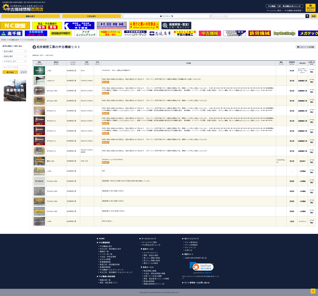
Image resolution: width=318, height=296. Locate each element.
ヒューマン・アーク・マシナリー (302, 70)
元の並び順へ (39, 64)
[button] (201, 268)
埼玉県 (292, 71)
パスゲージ (50, 81)
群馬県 (292, 181)
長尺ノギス (50, 161)
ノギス (49, 71)
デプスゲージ (51, 111)
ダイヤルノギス (52, 91)
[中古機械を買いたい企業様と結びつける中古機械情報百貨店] (22, 7)
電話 (311, 72)
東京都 (292, 81)
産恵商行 (303, 161)
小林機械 (303, 181)
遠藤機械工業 (302, 81)
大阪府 (292, 221)
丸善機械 (303, 171)
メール (311, 69)
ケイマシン (302, 221)
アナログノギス (52, 181)
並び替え (56, 64)
